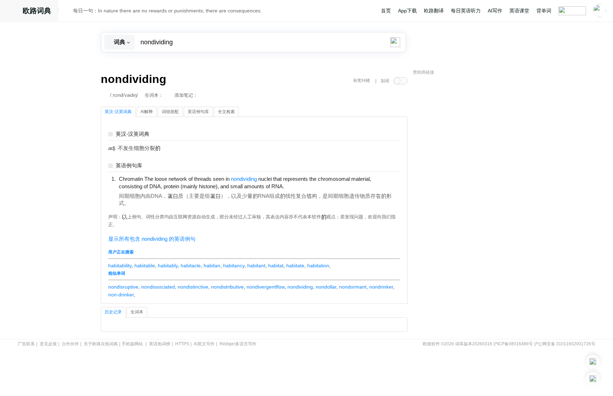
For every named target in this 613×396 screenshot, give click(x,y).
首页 (386, 10)
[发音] (67, 11)
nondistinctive (193, 287)
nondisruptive (123, 287)
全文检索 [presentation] (226, 111)
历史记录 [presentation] (113, 311)
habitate (295, 265)
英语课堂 (519, 10)
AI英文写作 (204, 343)
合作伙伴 (70, 343)
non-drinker (121, 294)
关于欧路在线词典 (101, 343)
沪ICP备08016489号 (513, 343)
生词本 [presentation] (137, 311)
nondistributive (227, 287)
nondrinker (381, 287)
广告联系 (26, 343)
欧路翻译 (434, 10)
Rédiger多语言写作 (238, 343)
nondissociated (158, 287)
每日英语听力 (466, 10)
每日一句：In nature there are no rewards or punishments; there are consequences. (167, 10)
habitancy (233, 265)
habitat (275, 265)
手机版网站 (132, 343)
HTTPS (182, 343)
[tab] (118, 112)
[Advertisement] (466, 186)
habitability (120, 265)
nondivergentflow (266, 287)
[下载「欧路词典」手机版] (593, 361)
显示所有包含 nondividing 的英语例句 (151, 239)
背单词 (543, 10)
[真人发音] (296, 186)
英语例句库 (129, 165)
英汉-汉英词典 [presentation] (118, 111)
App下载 (407, 10)
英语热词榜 (159, 343)
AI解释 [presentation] (146, 111)
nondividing (300, 287)
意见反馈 (48, 343)
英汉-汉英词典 (132, 134)
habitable (144, 265)
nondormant (352, 287)
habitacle (191, 265)
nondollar (326, 287)
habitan (212, 265)
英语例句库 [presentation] (198, 111)
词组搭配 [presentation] (170, 111)
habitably (168, 265)
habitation (318, 265)
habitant (256, 265)
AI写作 (495, 10)
